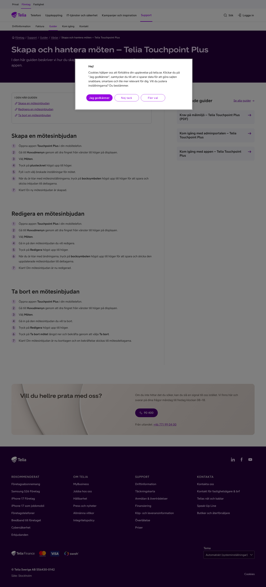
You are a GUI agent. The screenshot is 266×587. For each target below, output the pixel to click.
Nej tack (126, 97)
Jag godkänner (99, 97)
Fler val (153, 97)
